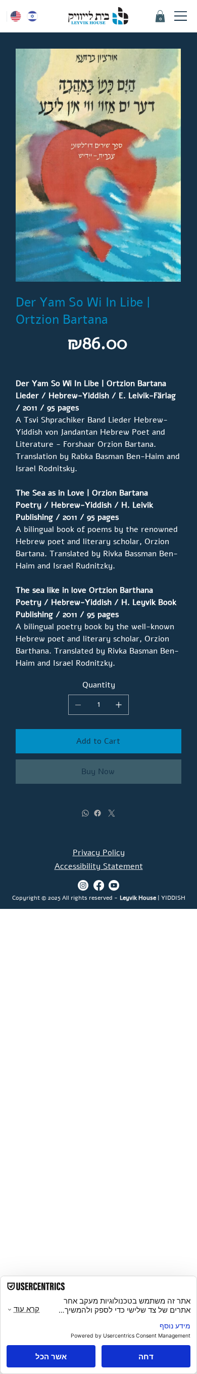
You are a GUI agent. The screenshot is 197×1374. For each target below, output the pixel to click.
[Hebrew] (32, 16)
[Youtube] (114, 885)
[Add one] (119, 705)
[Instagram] (83, 885)
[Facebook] (97, 813)
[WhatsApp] (85, 813)
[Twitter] (112, 813)
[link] (160, 16)
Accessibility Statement (99, 866)
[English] (15, 16)
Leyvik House (138, 897)
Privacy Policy (99, 852)
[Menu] (181, 16)
